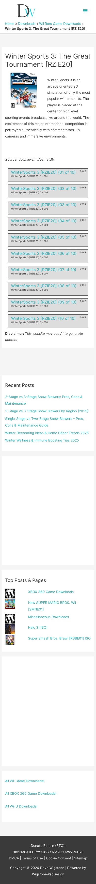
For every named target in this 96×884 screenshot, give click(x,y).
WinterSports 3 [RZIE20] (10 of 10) (43, 318)
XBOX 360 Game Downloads (51, 592)
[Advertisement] (48, 510)
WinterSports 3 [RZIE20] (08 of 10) (44, 285)
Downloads (26, 24)
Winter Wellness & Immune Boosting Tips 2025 (42, 440)
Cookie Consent (58, 858)
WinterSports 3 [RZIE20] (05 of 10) (44, 237)
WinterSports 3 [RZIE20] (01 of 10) (43, 172)
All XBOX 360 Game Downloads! (30, 793)
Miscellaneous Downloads (48, 617)
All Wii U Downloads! (21, 806)
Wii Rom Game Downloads (60, 24)
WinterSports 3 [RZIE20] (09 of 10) (44, 302)
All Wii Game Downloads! (24, 781)
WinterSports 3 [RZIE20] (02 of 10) (44, 188)
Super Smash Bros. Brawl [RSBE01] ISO (59, 638)
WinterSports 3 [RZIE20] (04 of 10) (44, 220)
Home (9, 24)
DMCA (14, 858)
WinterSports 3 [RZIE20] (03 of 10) (44, 204)
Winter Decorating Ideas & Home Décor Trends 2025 (47, 433)
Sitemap (80, 858)
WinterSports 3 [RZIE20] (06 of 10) (44, 253)
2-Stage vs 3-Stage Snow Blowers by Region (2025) (46, 411)
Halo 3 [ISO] (38, 627)
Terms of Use (32, 858)
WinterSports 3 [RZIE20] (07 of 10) (43, 269)
